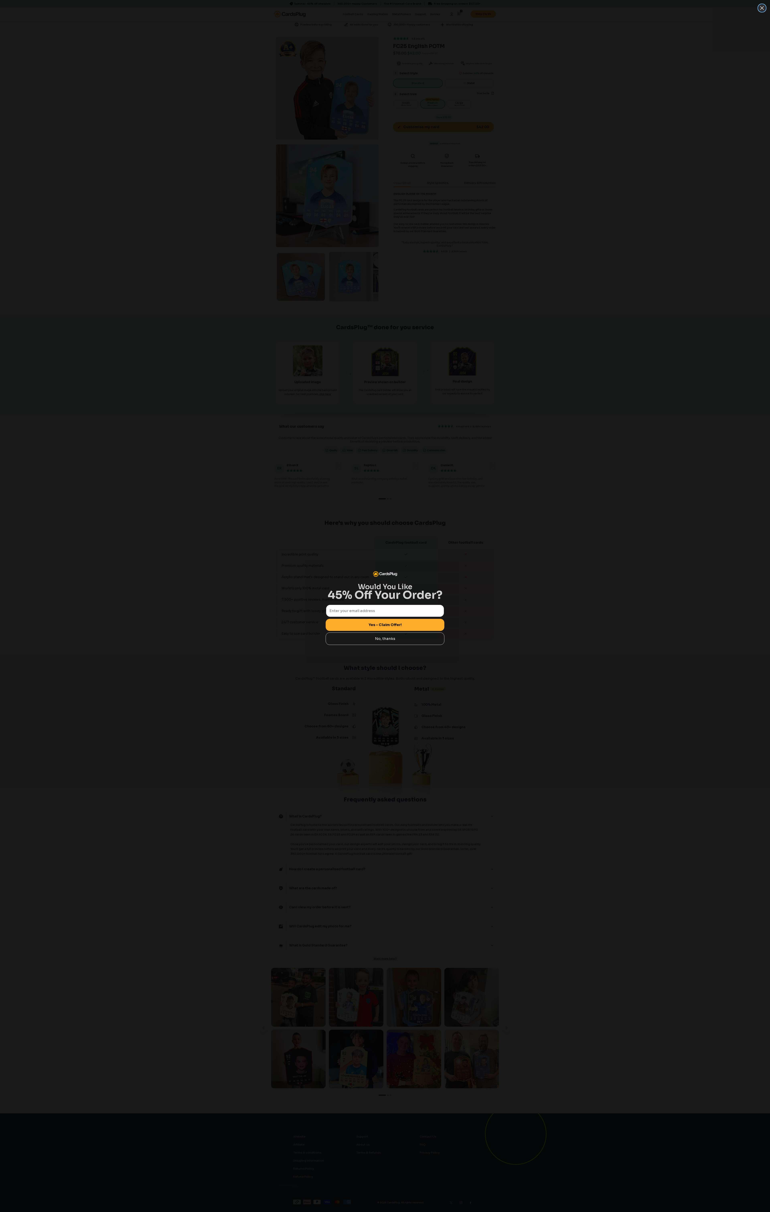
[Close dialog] (762, 8)
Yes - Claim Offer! (385, 625)
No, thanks (385, 638)
